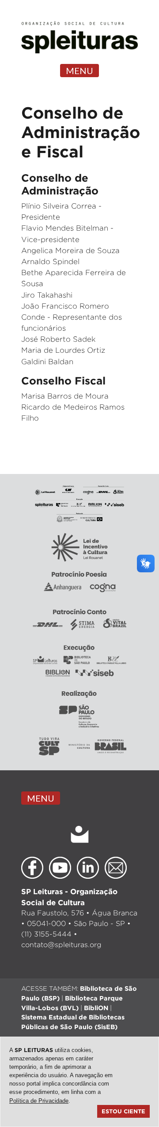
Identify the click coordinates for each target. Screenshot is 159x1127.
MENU (79, 70)
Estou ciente (123, 1111)
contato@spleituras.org (61, 944)
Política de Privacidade (38, 1100)
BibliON (96, 1007)
